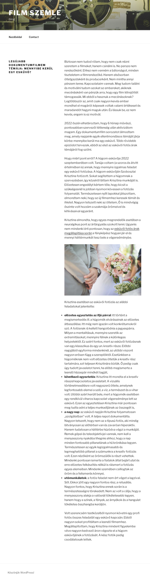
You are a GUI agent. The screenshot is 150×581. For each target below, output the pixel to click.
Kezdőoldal (15, 36)
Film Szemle (35, 13)
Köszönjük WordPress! (21, 572)
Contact (34, 36)
